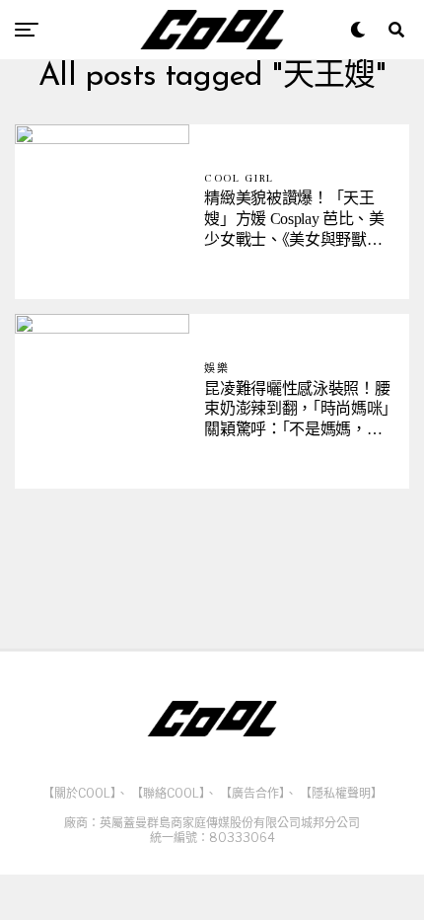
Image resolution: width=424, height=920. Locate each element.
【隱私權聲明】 (341, 793)
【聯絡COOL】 (168, 793)
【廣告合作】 (252, 793)
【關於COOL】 (79, 793)
